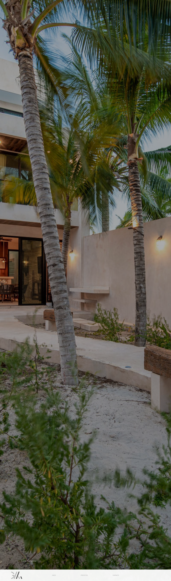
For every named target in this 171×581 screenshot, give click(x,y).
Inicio (54, 575)
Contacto (116, 575)
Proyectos (84, 575)
